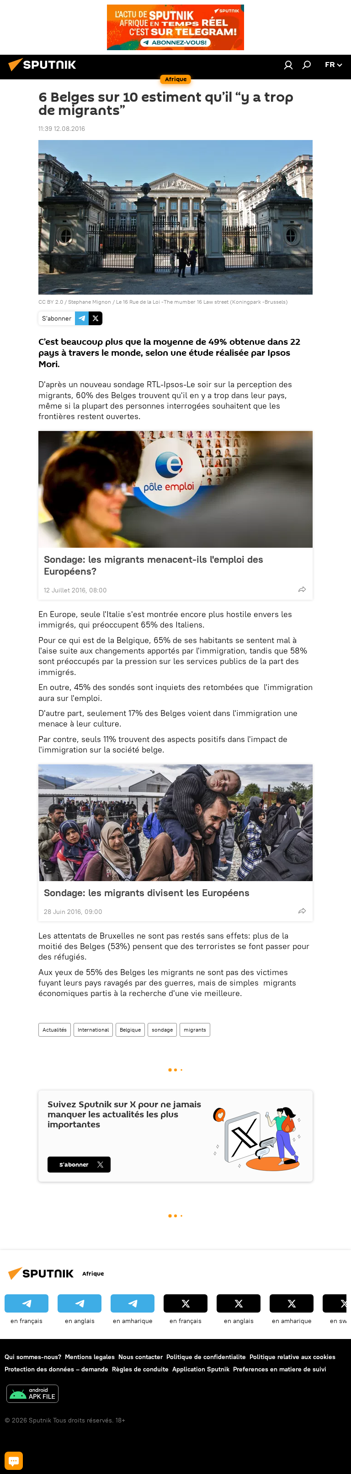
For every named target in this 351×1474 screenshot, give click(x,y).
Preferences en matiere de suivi (279, 1369)
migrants (195, 1029)
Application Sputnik (200, 1369)
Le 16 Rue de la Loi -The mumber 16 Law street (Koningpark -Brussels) (202, 301)
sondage (162, 1029)
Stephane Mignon (89, 301)
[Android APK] (32, 1395)
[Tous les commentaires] (14, 1461)
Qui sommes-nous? (33, 1357)
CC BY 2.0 (50, 301)
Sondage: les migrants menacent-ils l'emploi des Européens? (153, 565)
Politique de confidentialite (206, 1357)
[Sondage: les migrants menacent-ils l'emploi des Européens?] (175, 489)
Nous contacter (140, 1357)
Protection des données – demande (56, 1369)
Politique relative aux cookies (292, 1357)
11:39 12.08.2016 (61, 129)
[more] (302, 589)
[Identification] (288, 65)
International (93, 1029)
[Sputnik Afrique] (45, 72)
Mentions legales (90, 1357)
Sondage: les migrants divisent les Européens (147, 892)
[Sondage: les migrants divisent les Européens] (175, 822)
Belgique (130, 1029)
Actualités (55, 1029)
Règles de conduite (140, 1369)
